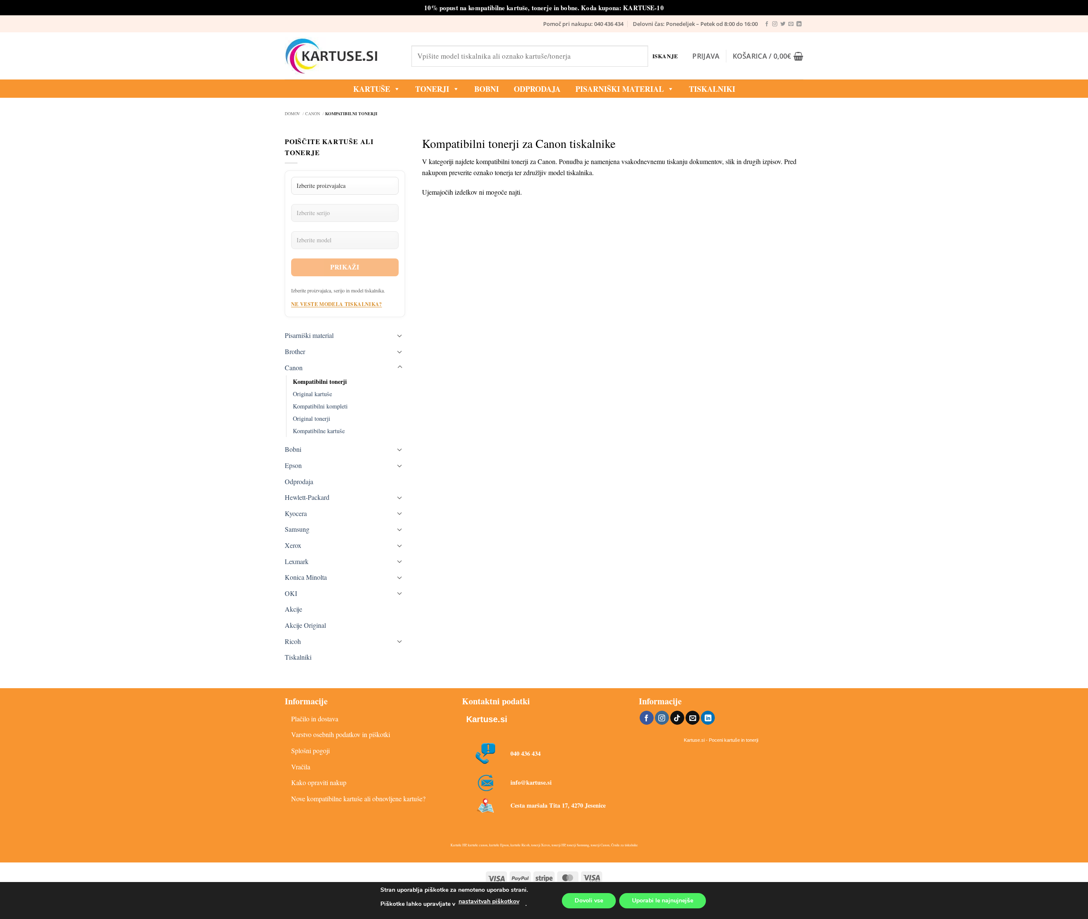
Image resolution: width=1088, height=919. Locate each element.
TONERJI (432, 88)
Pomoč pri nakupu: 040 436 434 (583, 24)
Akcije (293, 608)
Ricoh (293, 641)
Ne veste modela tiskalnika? (336, 304)
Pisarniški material (619, 88)
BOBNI (486, 88)
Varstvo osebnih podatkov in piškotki (340, 734)
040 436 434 (525, 753)
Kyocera (296, 513)
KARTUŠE (371, 88)
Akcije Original (305, 625)
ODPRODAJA (537, 88)
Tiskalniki (712, 88)
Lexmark (297, 561)
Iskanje (665, 56)
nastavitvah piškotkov (489, 901)
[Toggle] (400, 335)
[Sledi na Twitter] (782, 24)
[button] (706, 56)
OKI (291, 593)
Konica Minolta (306, 577)
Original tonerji (311, 418)
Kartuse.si (486, 719)
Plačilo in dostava (314, 718)
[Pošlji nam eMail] (790, 24)
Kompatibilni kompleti (320, 406)
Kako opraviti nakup (318, 782)
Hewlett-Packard (307, 497)
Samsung (297, 529)
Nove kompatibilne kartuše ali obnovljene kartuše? (358, 798)
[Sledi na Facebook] (766, 24)
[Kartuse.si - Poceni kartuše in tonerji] (342, 56)
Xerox (293, 545)
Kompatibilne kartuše (319, 431)
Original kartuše (312, 394)
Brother (295, 351)
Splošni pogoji (310, 750)
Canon (294, 367)
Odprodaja (299, 481)
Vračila (300, 766)
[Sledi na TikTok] (677, 718)
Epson (293, 465)
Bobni (293, 449)
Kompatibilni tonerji (320, 381)
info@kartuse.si (531, 782)
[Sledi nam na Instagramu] (774, 24)
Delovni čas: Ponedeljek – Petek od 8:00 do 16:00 (695, 24)
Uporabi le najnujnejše (662, 900)
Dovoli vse (589, 900)
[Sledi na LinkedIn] (799, 24)
